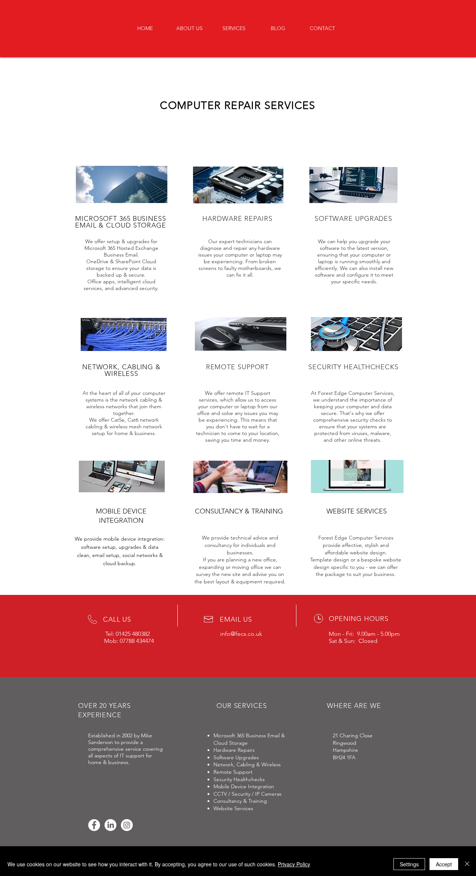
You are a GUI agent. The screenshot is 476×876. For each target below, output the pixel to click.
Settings (409, 864)
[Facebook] (94, 825)
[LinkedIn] (110, 825)
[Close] (467, 864)
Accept (444, 864)
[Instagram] (127, 825)
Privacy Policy (294, 864)
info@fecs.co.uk (241, 633)
